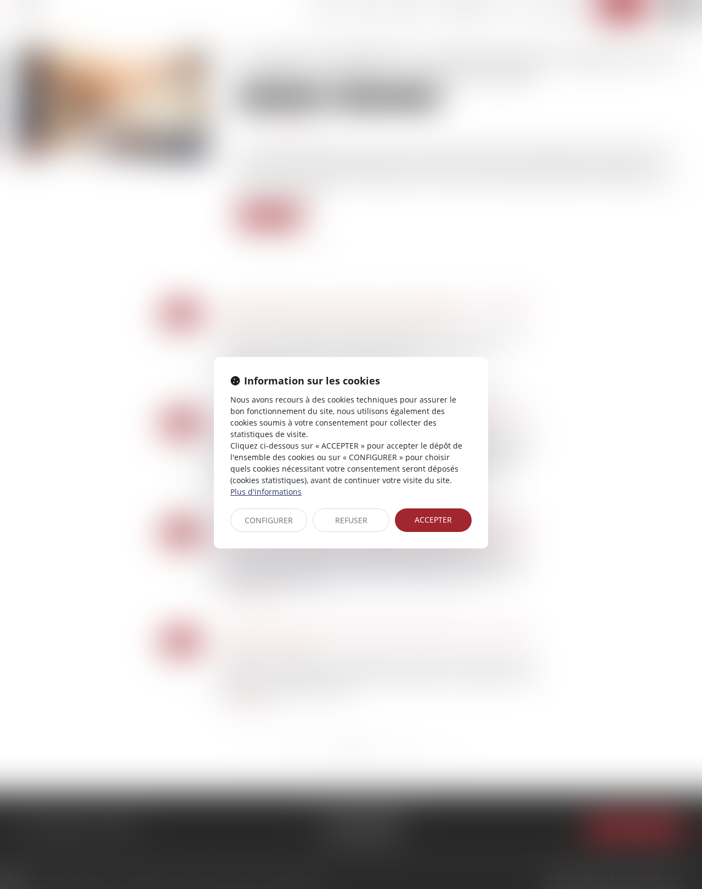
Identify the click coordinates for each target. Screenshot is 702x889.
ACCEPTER (433, 519)
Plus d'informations (266, 491)
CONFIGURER (269, 520)
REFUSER (351, 520)
